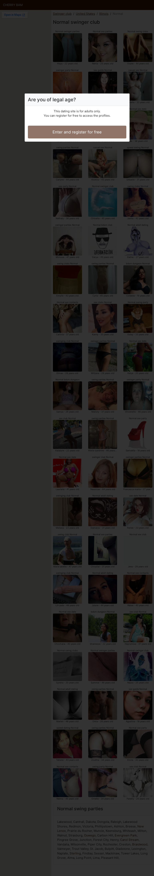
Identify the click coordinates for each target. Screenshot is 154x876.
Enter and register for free (77, 132)
